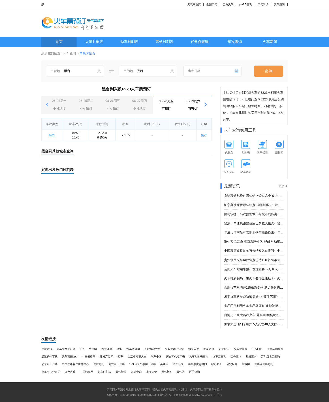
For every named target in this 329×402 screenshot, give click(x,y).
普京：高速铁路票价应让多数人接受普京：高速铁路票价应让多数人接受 (254, 223)
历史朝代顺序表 (175, 356)
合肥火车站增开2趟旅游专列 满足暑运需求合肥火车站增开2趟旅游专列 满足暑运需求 (254, 287)
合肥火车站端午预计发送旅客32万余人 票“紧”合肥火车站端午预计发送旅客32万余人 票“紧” (254, 269)
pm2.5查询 (245, 4)
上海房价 (151, 371)
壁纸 (119, 349)
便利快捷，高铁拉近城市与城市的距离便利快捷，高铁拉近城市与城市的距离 (254, 214)
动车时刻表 (129, 42)
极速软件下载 (49, 356)
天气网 (181, 371)
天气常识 (263, 4)
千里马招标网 (275, 349)
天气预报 (121, 371)
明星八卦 (208, 349)
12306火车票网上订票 (142, 364)
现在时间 (98, 364)
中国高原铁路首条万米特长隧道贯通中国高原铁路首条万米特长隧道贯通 (254, 251)
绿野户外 (216, 364)
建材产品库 (106, 356)
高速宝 (164, 364)
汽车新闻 (178, 364)
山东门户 (257, 349)
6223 (52, 135)
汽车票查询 (133, 349)
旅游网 (246, 364)
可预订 (166, 105)
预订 (204, 135)
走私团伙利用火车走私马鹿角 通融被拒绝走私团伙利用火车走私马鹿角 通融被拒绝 (254, 306)
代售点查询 (200, 42)
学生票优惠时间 (197, 364)
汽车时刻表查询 (198, 356)
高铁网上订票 (117, 364)
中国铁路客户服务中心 (75, 364)
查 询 (269, 71)
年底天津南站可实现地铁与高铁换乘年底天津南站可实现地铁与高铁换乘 (254, 232)
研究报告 (224, 349)
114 (82, 349)
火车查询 (69, 53)
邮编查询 (251, 356)
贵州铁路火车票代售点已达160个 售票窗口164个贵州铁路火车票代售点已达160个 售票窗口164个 (254, 260)
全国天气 (211, 4)
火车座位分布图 (50, 371)
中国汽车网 (86, 371)
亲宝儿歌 (106, 349)
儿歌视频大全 (152, 349)
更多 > (283, 186)
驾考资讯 (46, 349)
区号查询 (236, 356)
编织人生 (193, 349)
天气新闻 (279, 4)
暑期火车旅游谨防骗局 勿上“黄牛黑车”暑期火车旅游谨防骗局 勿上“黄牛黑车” (254, 296)
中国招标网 (88, 356)
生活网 (93, 349)
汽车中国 (156, 356)
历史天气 (228, 4)
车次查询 (235, 42)
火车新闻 (270, 42)
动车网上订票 (49, 364)
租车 (120, 356)
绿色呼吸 (70, 371)
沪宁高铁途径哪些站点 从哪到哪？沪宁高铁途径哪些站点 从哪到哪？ (254, 205)
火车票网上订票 (66, 349)
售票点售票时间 (263, 364)
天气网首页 (194, 4)
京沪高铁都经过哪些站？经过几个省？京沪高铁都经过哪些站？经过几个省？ (254, 196)
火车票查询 (240, 349)
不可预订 (59, 104)
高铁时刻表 (164, 42)
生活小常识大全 (137, 356)
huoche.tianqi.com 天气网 (152, 394)
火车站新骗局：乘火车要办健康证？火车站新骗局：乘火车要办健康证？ (254, 278)
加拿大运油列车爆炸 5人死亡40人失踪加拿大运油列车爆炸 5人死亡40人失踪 (254, 324)
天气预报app (69, 356)
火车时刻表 (94, 42)
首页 (59, 42)
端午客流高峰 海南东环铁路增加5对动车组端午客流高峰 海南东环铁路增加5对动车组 (254, 241)
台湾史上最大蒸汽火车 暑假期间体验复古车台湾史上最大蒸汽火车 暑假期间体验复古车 (254, 315)
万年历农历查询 (270, 356)
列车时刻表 (104, 371)
